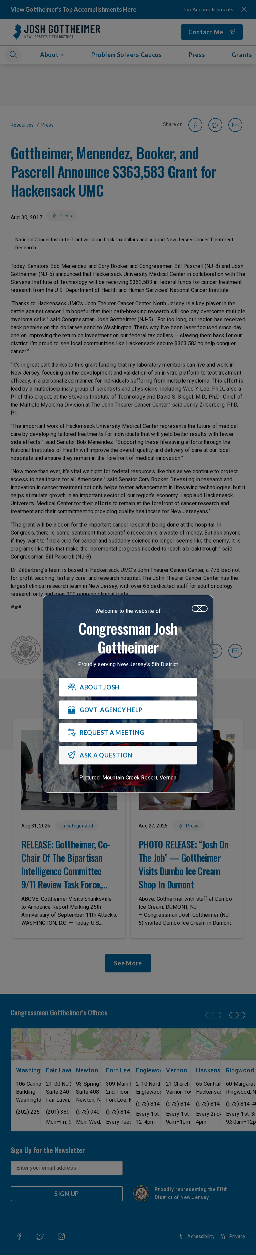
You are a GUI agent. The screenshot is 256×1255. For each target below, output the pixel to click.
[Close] (200, 608)
